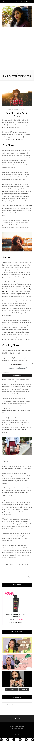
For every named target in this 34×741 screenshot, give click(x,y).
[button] (17, 365)
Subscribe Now (17, 375)
